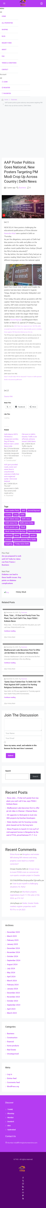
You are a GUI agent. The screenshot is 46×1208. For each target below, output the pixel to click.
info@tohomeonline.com (28, 1143)
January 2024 (12, 989)
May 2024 (11, 972)
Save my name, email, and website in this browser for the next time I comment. (20, 746)
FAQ (3, 56)
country (8, 515)
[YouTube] (23, 1193)
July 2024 (11, 968)
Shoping (5, 29)
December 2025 (13, 932)
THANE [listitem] (10, 1109)
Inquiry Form (7, 43)
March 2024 (12, 981)
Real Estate (11, 1050)
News (17, 535)
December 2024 (13, 948)
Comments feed (13, 1082)
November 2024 (13, 952)
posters (8, 540)
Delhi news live (11, 523)
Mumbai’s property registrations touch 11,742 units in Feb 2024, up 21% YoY (24, 895)
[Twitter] (23, 1181)
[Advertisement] (23, 131)
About (4, 49)
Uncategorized (13, 1054)
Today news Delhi (22, 544)
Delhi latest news (12, 519)
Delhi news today (26, 523)
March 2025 (12, 936)
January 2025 (12, 944)
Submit (10, 755)
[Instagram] (23, 1184)
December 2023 (13, 993)
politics (25, 535)
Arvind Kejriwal (15, 320)
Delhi (22, 515)
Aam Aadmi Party (12, 510)
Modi (23, 527)
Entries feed (11, 1078)
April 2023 (11, 1009)
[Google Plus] (23, 1190)
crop (16, 515)
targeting (8, 544)
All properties (7, 23)
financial (10, 1042)
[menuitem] (15, 82)
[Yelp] (23, 1199)
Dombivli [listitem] (10, 1122)
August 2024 (12, 964)
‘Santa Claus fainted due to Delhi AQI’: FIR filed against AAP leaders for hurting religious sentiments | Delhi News (22, 685)
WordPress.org (13, 1086)
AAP (23, 510)
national (8, 535)
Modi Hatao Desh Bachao (15, 531)
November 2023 (13, 997)
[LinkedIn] (23, 1187)
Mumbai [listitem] (10, 1117)
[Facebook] (23, 1178)
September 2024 (13, 960)
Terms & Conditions (9, 63)
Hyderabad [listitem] (11, 1130)
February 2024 (13, 985)
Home (4, 16)
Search (8, 771)
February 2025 (13, 940)
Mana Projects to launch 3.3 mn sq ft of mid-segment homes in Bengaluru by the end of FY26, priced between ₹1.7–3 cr (22, 832)
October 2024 (12, 956)
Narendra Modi (10, 233)
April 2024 (11, 977)
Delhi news (26, 519)
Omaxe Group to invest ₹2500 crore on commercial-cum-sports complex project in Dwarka (25, 872)
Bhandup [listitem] (10, 1113)
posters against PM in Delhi (25, 540)
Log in (9, 1074)
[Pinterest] (23, 1196)
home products (13, 1046)
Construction (12, 1038)
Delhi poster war (11, 527)
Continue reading (9, 631)
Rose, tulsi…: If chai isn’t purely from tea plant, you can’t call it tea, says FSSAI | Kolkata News (22, 618)
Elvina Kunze (15, 854)
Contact (5, 69)
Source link (8, 396)
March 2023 (12, 1013)
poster (33, 535)
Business (14, 99)
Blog (3, 36)
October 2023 (12, 1001)
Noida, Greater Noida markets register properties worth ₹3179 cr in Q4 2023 (24, 906)
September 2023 (13, 1005)
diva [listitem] (9, 1126)
